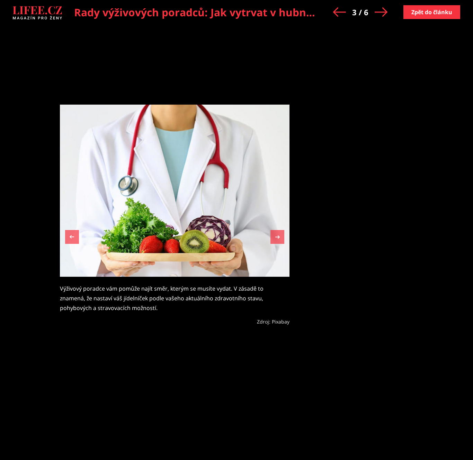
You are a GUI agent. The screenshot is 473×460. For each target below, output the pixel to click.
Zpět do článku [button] (431, 12)
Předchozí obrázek (72, 238)
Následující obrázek (277, 236)
